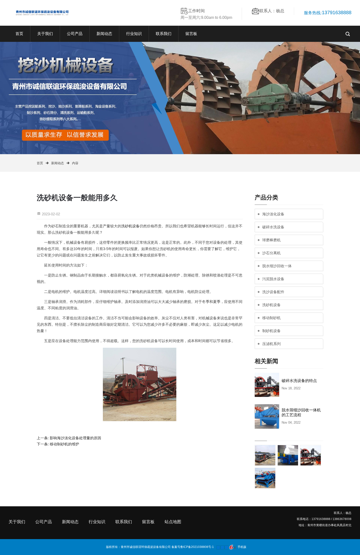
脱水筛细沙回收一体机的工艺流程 (301, 412)
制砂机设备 (271, 331)
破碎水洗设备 (273, 227)
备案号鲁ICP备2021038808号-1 (192, 547)
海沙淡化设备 (273, 214)
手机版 (242, 547)
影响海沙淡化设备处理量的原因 (75, 438)
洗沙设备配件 (273, 292)
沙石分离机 (271, 253)
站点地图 (173, 522)
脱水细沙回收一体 (277, 266)
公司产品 (75, 34)
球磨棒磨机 (271, 240)
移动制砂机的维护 (64, 444)
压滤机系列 (271, 344)
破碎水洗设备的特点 (299, 381)
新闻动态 (104, 34)
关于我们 (45, 34)
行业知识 (134, 34)
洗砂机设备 (130, 226)
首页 (19, 34)
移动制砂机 (271, 318)
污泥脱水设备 (273, 279)
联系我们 (163, 34)
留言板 (191, 34)
